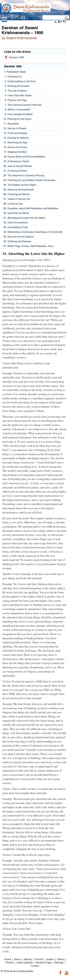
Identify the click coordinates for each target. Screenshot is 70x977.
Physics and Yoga (17, 100)
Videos (60, 959)
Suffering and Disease (19, 241)
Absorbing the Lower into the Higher (26, 217)
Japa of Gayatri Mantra (19, 166)
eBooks (28, 959)
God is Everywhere (17, 222)
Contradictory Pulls (17, 227)
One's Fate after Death (19, 95)
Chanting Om (14, 76)
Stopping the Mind (17, 151)
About (17, 959)
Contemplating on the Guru (21, 81)
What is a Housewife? (19, 109)
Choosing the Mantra (18, 194)
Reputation (13, 123)
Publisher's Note (16, 72)
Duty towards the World (19, 114)
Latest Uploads (24, 962)
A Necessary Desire (18, 161)
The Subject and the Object (21, 184)
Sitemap (58, 962)
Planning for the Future (19, 118)
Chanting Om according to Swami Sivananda (31, 180)
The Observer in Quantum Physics (26, 175)
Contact (35, 965)
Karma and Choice (17, 147)
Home (7, 959)
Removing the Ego (17, 142)
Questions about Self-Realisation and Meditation (32, 208)
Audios (50, 959)
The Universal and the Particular (24, 104)
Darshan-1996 (15, 57)
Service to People (16, 128)
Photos (9, 962)
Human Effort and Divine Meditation (26, 156)
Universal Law (15, 203)
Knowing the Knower (18, 85)
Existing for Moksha (18, 137)
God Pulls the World (18, 213)
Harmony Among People (20, 189)
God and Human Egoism (20, 236)
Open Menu (4, 20)
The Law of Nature (17, 90)
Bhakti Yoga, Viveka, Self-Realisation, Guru (30, 246)
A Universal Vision (17, 170)
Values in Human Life (18, 198)
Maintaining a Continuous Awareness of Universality (35, 231)
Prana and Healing (17, 133)
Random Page (43, 962)
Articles (39, 959)
